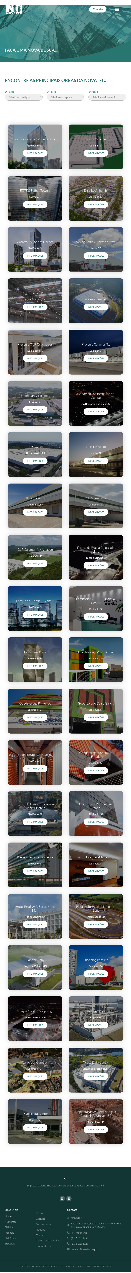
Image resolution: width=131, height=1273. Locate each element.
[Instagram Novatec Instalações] (69, 1198)
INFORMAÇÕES (35, 153)
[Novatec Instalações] (18, 9)
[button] (117, 9)
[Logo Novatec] (65, 1179)
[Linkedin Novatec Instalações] (62, 1198)
